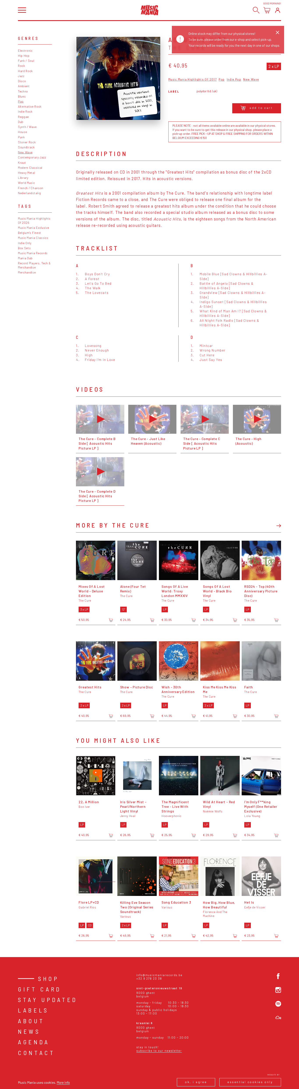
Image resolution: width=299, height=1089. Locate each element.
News (29, 1031)
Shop (48, 978)
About (31, 1021)
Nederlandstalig (29, 193)
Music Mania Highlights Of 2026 (34, 220)
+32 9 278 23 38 (149, 978)
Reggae (23, 117)
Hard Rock (25, 71)
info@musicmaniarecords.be (159, 975)
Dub (20, 122)
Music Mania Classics (33, 238)
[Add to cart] (111, 620)
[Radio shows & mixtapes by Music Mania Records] (278, 1017)
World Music (26, 183)
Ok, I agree (196, 1082)
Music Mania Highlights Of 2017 (192, 79)
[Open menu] (22, 10)
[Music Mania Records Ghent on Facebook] (278, 976)
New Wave (25, 152)
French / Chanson (30, 188)
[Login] (277, 10)
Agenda (34, 1042)
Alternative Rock (30, 106)
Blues (22, 96)
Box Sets (24, 248)
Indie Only (25, 243)
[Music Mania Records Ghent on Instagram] (278, 990)
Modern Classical (30, 167)
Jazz (21, 76)
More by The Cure (113, 525)
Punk (21, 137)
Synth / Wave (27, 127)
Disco (22, 81)
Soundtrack (26, 147)
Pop (21, 101)
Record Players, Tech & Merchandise (34, 265)
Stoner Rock (27, 142)
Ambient (24, 86)
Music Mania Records (33, 253)
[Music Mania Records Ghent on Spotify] (278, 1004)
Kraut (22, 162)
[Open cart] (267, 10)
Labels (33, 1010)
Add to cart (261, 108)
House (22, 132)
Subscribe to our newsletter (159, 1050)
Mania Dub (25, 258)
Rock (21, 66)
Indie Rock (25, 111)
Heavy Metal (26, 172)
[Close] (277, 32)
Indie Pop (234, 79)
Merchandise (27, 272)
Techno (23, 91)
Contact (36, 1052)
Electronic (25, 50)
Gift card (40, 989)
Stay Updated (48, 999)
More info (63, 1082)
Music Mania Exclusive (33, 227)
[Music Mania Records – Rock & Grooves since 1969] (149, 10)
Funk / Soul (26, 60)
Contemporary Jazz (32, 157)
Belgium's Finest (29, 232)
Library (23, 177)
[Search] (256, 10)
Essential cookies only (250, 1082)
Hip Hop (24, 55)
